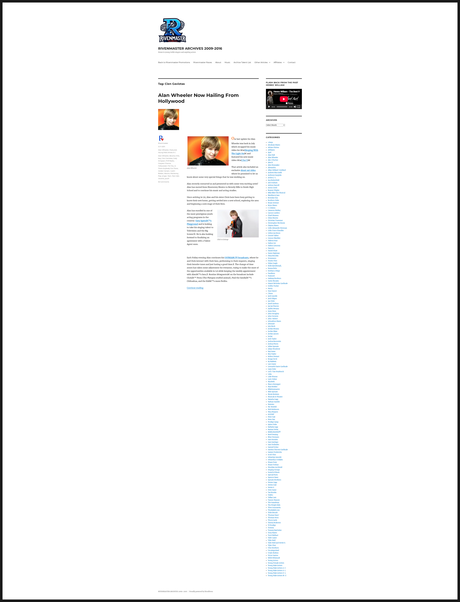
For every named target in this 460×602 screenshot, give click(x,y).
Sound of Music (274, 472)
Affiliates (278, 62)
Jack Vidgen (272, 299)
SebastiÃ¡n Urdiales (275, 460)
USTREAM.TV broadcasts (237, 257)
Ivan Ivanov (272, 291)
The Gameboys (273, 503)
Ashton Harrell (273, 185)
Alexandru (272, 168)
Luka (270, 374)
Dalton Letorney (274, 246)
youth (167, 178)
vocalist (161, 178)
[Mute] (295, 107)
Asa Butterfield (273, 180)
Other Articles (261, 62)
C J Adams (271, 208)
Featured (173, 150)
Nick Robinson (273, 409)
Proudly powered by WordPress (201, 591)
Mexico (167, 173)
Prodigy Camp (273, 422)
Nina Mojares (273, 412)
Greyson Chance (164, 163)
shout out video (248, 170)
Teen (169, 176)
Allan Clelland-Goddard (277, 170)
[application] (284, 99)
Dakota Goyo (273, 241)
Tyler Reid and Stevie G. (277, 543)
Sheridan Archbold (275, 467)
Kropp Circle (272, 359)
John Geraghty (273, 314)
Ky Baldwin (272, 361)
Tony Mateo (272, 533)
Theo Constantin (274, 508)
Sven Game (272, 490)
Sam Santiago (273, 442)
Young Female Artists (276, 563)
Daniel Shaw (272, 251)
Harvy (270, 288)
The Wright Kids (274, 505)
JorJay (270, 336)
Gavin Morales (273, 281)
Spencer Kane (273, 477)
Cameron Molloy (274, 210)
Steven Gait (272, 485)
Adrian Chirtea (273, 147)
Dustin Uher (272, 261)
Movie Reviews (273, 394)
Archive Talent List (242, 62)
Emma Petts (272, 268)
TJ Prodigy (272, 525)
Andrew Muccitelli (275, 173)
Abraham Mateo (274, 145)
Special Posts (273, 475)
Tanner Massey (274, 500)
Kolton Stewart (273, 356)
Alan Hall (271, 155)
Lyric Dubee (272, 379)
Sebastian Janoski (274, 457)
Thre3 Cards (272, 520)
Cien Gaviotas (167, 158)
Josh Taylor (272, 339)
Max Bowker (272, 387)
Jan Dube (271, 301)
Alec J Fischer (273, 160)
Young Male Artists (275, 565)
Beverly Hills (174, 156)
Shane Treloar (273, 465)
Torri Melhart (273, 535)
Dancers (271, 248)
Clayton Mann (273, 225)
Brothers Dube (273, 200)
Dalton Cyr (272, 243)
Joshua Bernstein (274, 341)
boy (159, 158)
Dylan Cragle (272, 263)
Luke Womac (273, 377)
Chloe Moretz (273, 218)
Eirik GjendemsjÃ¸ (275, 266)
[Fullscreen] (299, 107)
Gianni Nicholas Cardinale (278, 283)
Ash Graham (272, 183)
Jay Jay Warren (273, 306)
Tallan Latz (272, 497)
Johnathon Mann (274, 321)
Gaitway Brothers (274, 278)
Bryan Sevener (273, 203)
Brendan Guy (273, 198)
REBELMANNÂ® (274, 432)
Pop (159, 176)
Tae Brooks (272, 492)
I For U (244, 160)
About (218, 62)
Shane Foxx (272, 462)
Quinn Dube (272, 424)
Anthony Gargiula (274, 175)
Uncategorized (273, 550)
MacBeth (271, 382)
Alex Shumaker (273, 165)
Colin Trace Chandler (276, 231)
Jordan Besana (273, 329)
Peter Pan (271, 419)
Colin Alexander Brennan (277, 228)
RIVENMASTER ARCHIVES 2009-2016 (190, 48)
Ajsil (269, 152)
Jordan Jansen (164, 171)
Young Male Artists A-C (167, 152)
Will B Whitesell (274, 558)
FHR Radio (170, 161)
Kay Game (271, 351)
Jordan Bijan (272, 331)
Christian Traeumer (275, 220)
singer (164, 176)
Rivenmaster (163, 143)
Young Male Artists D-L (277, 573)
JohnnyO (271, 324)
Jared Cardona (273, 304)
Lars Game (272, 364)
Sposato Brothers (274, 480)
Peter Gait (271, 417)
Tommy (271, 528)
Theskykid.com (274, 510)
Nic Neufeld (272, 407)
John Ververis (273, 316)
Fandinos (271, 273)
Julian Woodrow (274, 349)
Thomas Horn (273, 518)
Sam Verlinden (273, 445)
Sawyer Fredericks (275, 452)
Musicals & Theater (275, 397)
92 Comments (163, 182)
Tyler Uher (272, 545)
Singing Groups (274, 470)
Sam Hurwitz (273, 440)
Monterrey (174, 173)
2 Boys (270, 142)
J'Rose (270, 293)
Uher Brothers (273, 548)
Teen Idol (175, 176)
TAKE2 (270, 495)
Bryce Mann (272, 205)
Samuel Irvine (273, 447)
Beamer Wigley (273, 190)
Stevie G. (271, 487)
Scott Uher (272, 455)
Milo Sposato (273, 392)
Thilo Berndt (273, 513)
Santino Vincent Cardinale (278, 450)
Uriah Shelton (273, 553)
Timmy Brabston (274, 523)
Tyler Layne (272, 538)
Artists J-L (272, 178)
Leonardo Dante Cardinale (278, 367)
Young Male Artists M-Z (277, 576)
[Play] (269, 107)
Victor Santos (273, 555)
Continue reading (195, 288)
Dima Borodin (273, 256)
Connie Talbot (273, 236)
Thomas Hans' (273, 515)
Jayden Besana (273, 309)
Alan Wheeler (163, 150)
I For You (170, 166)
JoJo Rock (271, 326)
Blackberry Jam (273, 195)
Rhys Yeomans (273, 437)
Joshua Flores (273, 344)
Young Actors (273, 560)
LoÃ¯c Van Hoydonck (276, 372)
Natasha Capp (273, 399)
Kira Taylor (272, 354)
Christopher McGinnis (276, 223)
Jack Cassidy (272, 296)
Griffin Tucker (273, 286)
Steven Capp (272, 482)
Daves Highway (274, 253)
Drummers (272, 258)
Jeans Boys (272, 311)
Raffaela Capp (273, 427)
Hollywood (162, 166)
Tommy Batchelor (275, 530)
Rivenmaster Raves (202, 62)
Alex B (270, 163)
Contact (292, 62)
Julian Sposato (273, 346)
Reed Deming (273, 435)
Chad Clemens (273, 215)
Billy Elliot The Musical (276, 193)
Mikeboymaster (274, 389)
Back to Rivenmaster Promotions (174, 62)
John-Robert (273, 319)
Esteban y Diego (274, 271)
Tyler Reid (272, 540)
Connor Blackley (274, 238)
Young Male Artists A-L (277, 571)
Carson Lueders (274, 213)
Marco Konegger (274, 384)
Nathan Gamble (274, 402)
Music (227, 62)
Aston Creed (272, 188)
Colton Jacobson (274, 233)
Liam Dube (272, 369)
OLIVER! (271, 414)
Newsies (271, 404)
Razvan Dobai (273, 429)
